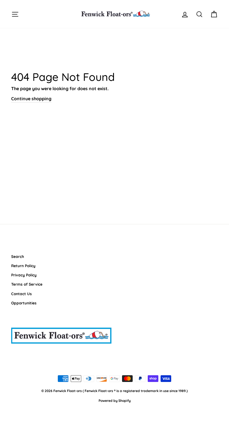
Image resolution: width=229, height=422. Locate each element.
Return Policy (23, 265)
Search (17, 256)
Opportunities (24, 302)
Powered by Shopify (115, 400)
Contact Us (21, 293)
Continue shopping (31, 98)
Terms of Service (26, 284)
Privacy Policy (24, 274)
